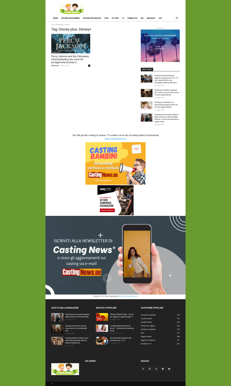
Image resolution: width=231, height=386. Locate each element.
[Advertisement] (136, 8)
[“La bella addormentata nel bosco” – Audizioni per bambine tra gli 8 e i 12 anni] (102, 328)
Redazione (55, 65)
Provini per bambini (70, 18)
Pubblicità (132, 18)
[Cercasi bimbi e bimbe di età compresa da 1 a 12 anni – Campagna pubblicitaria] (102, 341)
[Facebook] (143, 369)
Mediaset (151, 18)
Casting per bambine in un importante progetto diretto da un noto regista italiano (166, 104)
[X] (156, 369)
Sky (160, 18)
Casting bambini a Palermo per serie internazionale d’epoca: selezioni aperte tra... (77, 340)
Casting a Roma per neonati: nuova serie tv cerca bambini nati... (76, 328)
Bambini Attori (56, 52)
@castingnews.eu (128, 296)
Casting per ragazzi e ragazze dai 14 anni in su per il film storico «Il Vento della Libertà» (166, 92)
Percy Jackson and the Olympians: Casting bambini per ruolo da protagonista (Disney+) (70, 59)
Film (106, 18)
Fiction (115, 18)
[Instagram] (149, 368)
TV (123, 18)
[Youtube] (169, 369)
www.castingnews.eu (115, 138)
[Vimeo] (162, 369)
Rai (142, 18)
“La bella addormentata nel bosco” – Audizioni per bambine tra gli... (122, 328)
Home (55, 18)
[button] (177, 18)
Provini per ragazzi (92, 18)
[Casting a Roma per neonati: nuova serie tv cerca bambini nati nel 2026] (57, 329)
